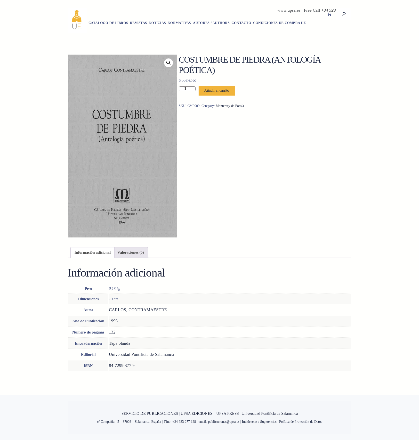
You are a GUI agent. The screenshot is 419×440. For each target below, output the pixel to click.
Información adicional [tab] (92, 252)
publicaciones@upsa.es (223, 422)
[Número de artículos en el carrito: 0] (329, 14)
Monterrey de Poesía (230, 106)
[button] (168, 62)
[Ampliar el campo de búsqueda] (343, 14)
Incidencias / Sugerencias (259, 422)
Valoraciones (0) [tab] (130, 252)
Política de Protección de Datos (300, 422)
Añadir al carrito (216, 90)
